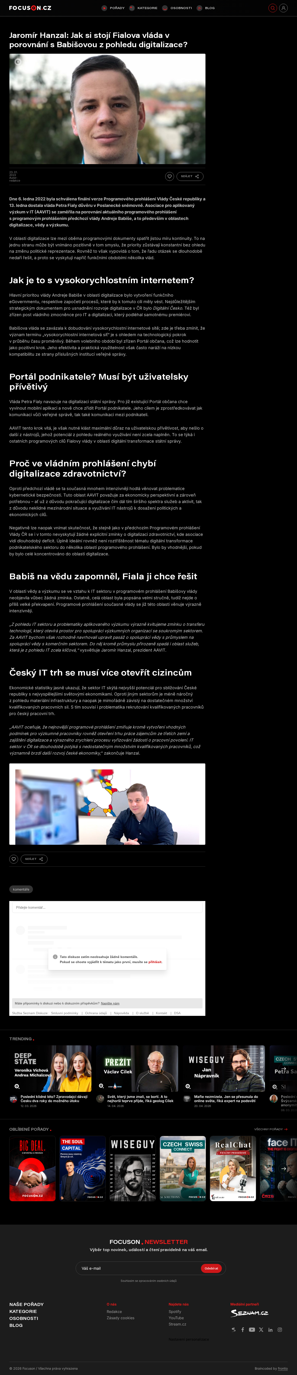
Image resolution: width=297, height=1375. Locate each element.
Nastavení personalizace (189, 1339)
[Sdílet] (190, 176)
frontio (283, 1368)
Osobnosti (181, 8)
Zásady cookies (120, 1317)
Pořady (117, 8)
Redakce (114, 1311)
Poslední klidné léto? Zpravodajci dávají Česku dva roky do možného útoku (54, 1099)
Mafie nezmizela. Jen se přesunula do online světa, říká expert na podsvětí (226, 1099)
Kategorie (147, 8)
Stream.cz (177, 1324)
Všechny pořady (268, 1129)
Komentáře (21, 889)
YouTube (176, 1317)
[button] (283, 1069)
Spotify (175, 1311)
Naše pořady (26, 1304)
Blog (210, 8)
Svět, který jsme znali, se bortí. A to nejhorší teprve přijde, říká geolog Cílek (140, 1099)
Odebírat (211, 1268)
